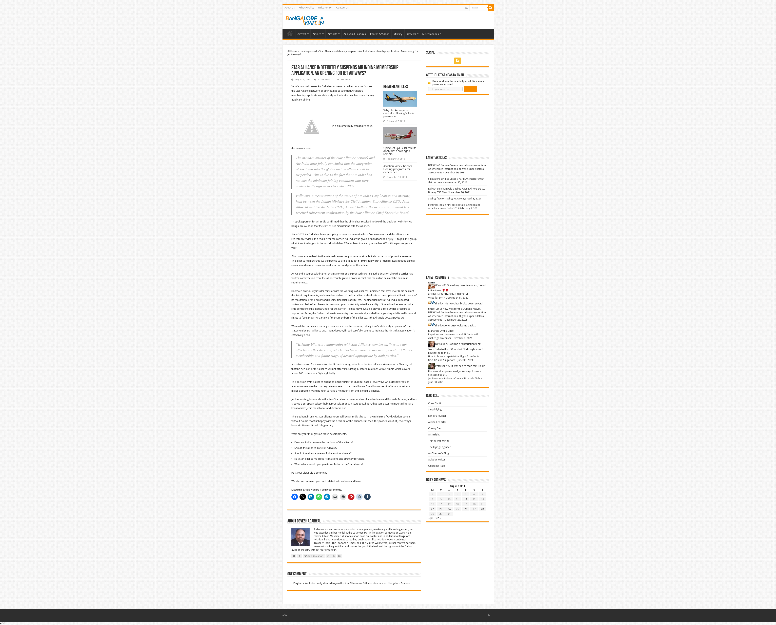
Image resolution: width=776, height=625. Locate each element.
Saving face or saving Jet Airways (447, 198)
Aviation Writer (436, 459)
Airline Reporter (437, 422)
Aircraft (301, 34)
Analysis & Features (355, 34)
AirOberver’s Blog (438, 453)
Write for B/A (325, 7)
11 (457, 499)
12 (465, 499)
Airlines (317, 34)
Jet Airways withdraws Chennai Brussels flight (454, 378)
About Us (290, 7)
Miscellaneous (430, 34)
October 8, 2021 (463, 338)
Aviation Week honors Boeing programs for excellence (397, 169)
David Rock (441, 343)
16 (440, 504)
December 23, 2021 (456, 319)
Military (398, 34)
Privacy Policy (306, 7)
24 (449, 509)
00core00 (440, 285)
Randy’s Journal (437, 415)
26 (465, 509)
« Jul (430, 517)
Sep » (438, 517)
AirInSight (434, 434)
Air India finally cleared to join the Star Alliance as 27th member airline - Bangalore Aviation (357, 583)
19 (465, 504)
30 (440, 513)
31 (449, 513)
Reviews (411, 34)
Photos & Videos (379, 34)
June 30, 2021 (465, 360)
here (347, 481)
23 (440, 509)
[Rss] (466, 7)
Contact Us (342, 7)
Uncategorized (308, 51)
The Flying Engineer (439, 447)
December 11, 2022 (457, 297)
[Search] (491, 8)
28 (482, 509)
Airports (332, 34)
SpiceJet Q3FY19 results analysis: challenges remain (399, 151)
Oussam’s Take (436, 465)
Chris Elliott (434, 403)
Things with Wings (438, 440)
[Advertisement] (456, 125)
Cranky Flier (435, 428)
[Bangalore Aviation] (305, 20)
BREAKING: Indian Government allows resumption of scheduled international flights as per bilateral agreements (457, 169)
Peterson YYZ (443, 365)
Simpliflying (435, 409)
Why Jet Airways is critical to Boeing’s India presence (398, 113)
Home (290, 33)
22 (432, 509)
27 (474, 509)
